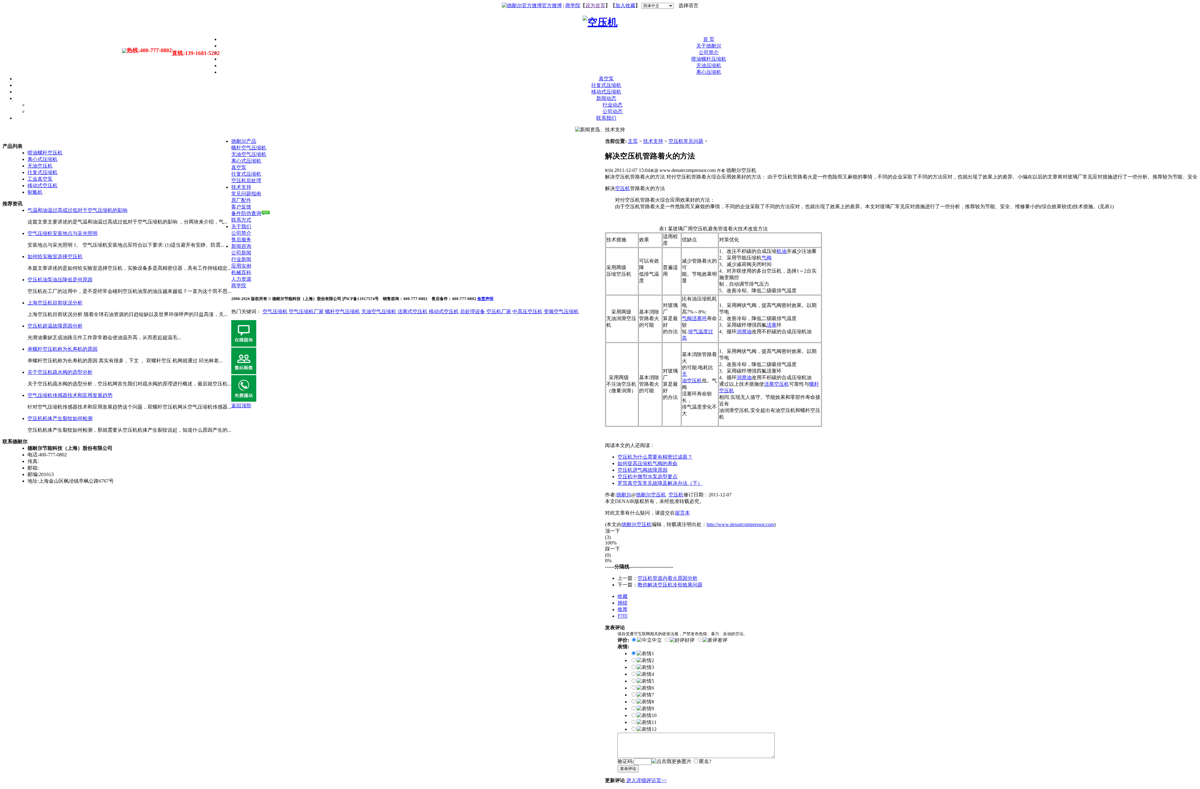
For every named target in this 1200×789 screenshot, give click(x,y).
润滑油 (744, 377)
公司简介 (709, 52)
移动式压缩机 (606, 91)
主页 (633, 141)
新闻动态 (606, 98)
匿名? (705, 761)
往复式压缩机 (606, 85)
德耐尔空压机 (651, 494)
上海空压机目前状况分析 (55, 302)
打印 (623, 616)
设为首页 (595, 5)
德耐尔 (623, 494)
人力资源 (241, 279)
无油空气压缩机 (248, 154)
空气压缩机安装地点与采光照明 (63, 233)
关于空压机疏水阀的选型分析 (60, 372)
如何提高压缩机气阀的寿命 (648, 463)
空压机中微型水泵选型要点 (648, 476)
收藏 (623, 596)
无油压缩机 (708, 65)
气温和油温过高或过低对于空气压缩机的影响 (78, 210)
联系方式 (241, 220)
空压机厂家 (498, 311)
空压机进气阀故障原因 (643, 470)
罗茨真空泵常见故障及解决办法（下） (660, 483)
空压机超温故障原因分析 (55, 326)
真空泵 (606, 78)
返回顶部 (241, 405)
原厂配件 (241, 200)
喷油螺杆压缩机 (708, 59)
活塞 (772, 325)
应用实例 (241, 266)
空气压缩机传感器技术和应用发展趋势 (70, 395)
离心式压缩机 (43, 159)
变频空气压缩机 (561, 311)
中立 (657, 640)
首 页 (708, 39)
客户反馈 (241, 206)
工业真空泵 (40, 179)
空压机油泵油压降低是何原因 (60, 279)
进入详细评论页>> (646, 780)
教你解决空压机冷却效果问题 (670, 584)
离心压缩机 (708, 72)
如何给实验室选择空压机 (55, 256)
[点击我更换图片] (672, 761)
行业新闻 (241, 259)
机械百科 (241, 272)
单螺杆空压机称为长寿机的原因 (63, 349)
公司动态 (612, 111)
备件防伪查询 (246, 213)
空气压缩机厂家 (306, 311)
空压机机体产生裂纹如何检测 (60, 418)
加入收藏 (625, 5)
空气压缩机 (275, 311)
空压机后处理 (246, 180)
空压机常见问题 (685, 141)
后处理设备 (472, 311)
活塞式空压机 (413, 311)
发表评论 (628, 768)
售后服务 (241, 239)
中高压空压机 (527, 311)
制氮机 (35, 192)
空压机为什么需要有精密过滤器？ (655, 457)
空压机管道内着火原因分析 (668, 578)
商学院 (572, 5)
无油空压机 (40, 165)
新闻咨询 (241, 246)
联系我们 (606, 118)
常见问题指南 (246, 193)
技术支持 (653, 141)
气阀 (767, 257)
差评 (723, 640)
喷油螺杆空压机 (45, 152)
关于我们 (241, 226)
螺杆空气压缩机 (248, 147)
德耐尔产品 (243, 141)
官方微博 (552, 5)
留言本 (682, 512)
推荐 (623, 609)
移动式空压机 (43, 185)
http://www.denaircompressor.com (740, 524)
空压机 (675, 494)
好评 (690, 640)
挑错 (623, 603)
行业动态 (612, 105)
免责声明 (485, 298)
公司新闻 (241, 252)
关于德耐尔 (708, 45)
